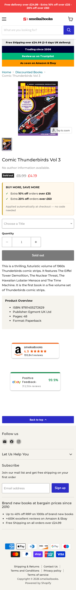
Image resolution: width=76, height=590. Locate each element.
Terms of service (38, 574)
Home (6, 72)
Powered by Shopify (38, 583)
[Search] (69, 30)
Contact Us (51, 566)
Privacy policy (52, 570)
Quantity (8, 233)
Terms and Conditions (25, 570)
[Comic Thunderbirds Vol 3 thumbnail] (7, 144)
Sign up (60, 488)
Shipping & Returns (26, 566)
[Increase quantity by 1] (36, 242)
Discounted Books (29, 72)
